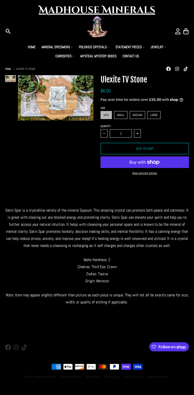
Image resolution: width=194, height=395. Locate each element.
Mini (106, 115)
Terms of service (133, 377)
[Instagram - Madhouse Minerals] (177, 69)
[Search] (8, 31)
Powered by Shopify (70, 377)
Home (8, 69)
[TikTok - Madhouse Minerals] (185, 69)
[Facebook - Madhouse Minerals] (168, 69)
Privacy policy (112, 377)
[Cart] (186, 31)
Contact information (158, 377)
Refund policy (92, 377)
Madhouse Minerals (44, 377)
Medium (137, 115)
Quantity (106, 126)
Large (154, 115)
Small (121, 115)
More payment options (144, 173)
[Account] (178, 31)
